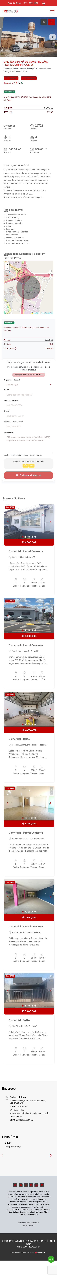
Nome (6, 390)
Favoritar (12, 78)
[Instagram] (26, 1185)
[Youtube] (21, 1185)
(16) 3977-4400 (17, 1110)
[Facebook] (15, 1185)
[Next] (50, 521)
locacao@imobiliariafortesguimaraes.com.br (29, 1113)
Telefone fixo (13, 422)
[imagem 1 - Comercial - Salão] (29, 709)
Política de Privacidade (28, 1223)
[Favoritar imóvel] (51, 507)
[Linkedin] (42, 1185)
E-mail (6, 411)
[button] (43, 3)
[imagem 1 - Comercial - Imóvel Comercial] (29, 521)
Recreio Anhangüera (28, 69)
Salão (15, 69)
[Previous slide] (4, 37)
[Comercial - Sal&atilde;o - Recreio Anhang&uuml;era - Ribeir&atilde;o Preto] (21, 11)
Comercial (8, 69)
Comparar (30, 78)
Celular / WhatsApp (12, 400)
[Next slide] (52, 37)
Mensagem (8, 432)
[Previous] (8, 521)
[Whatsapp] (36, 1185)
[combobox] (28, 384)
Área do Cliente (14, 3)
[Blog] (31, 1185)
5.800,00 (48, 107)
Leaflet (35, 313)
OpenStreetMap (47, 313)
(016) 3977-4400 (31, 3)
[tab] (43, 22)
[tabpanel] (28, 37)
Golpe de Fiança (13, 1146)
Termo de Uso (28, 1225)
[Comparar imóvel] (51, 511)
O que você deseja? (12, 380)
